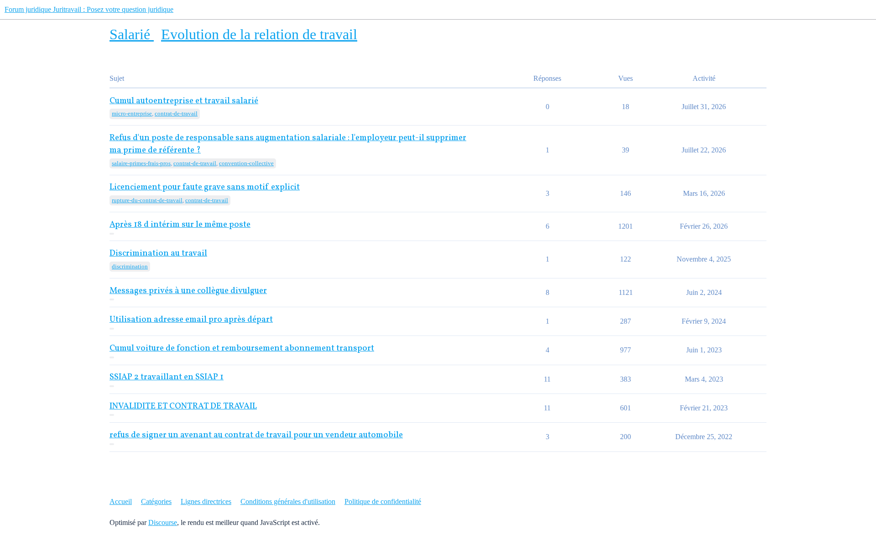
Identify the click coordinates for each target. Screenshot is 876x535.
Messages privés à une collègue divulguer (188, 291)
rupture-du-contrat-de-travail (147, 200)
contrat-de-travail (176, 113)
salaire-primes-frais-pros (141, 163)
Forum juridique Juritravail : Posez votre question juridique (89, 9)
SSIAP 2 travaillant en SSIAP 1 (167, 377)
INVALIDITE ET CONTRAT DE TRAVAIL (183, 406)
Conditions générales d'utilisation (287, 501)
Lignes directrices (206, 501)
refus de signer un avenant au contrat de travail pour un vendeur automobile (256, 435)
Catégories (156, 501)
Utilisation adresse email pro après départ (191, 319)
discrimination (130, 266)
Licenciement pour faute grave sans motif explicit (205, 187)
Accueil (121, 501)
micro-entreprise (132, 113)
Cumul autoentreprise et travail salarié (184, 101)
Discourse (162, 522)
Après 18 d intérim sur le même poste (180, 225)
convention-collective (246, 163)
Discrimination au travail (158, 253)
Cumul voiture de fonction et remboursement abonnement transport (242, 348)
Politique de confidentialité (382, 501)
